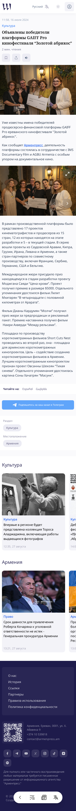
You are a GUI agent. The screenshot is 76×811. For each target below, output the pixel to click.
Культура (12, 428)
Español (27, 389)
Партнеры (16, 694)
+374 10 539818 (37, 734)
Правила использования (27, 700)
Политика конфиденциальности (32, 707)
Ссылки (13, 688)
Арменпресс (33, 145)
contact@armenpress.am (43, 739)
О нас (12, 675)
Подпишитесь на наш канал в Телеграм (41, 404)
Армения (12, 443)
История (14, 682)
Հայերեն (41, 389)
